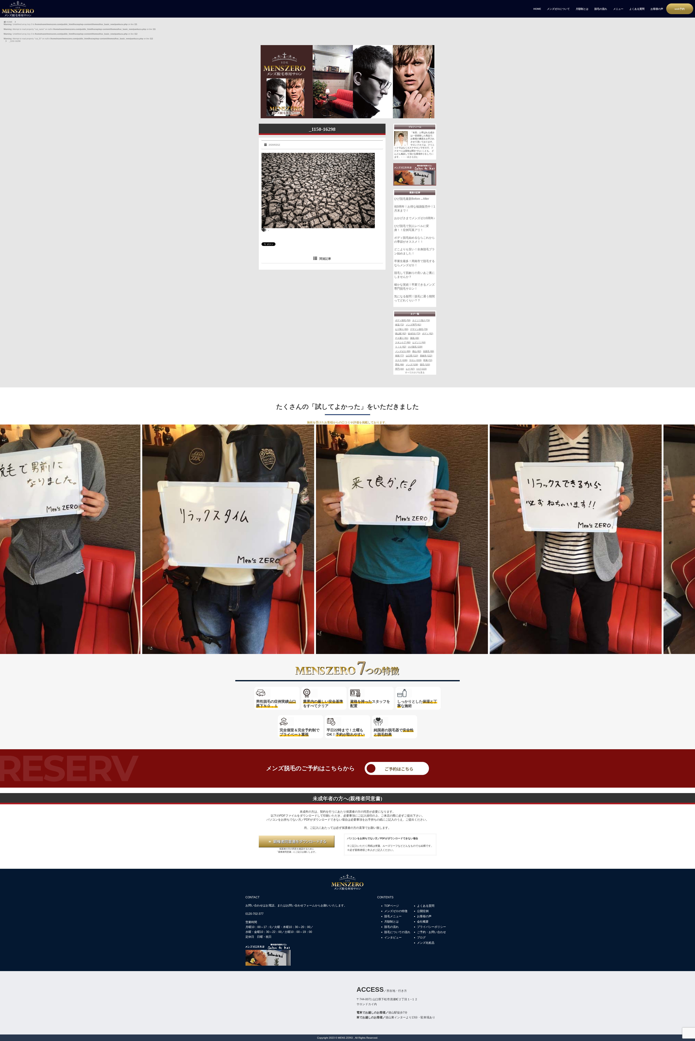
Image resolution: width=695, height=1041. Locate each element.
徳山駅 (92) (400, 333)
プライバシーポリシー (431, 926)
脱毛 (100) (425, 364)
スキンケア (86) (402, 342)
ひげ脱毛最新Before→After (411, 198)
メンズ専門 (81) (413, 324)
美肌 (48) (414, 338)
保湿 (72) (399, 324)
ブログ (421, 937)
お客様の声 (656, 8)
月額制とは (582, 8)
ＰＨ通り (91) (401, 338)
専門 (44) (399, 369)
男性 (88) (399, 364)
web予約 (680, 8)
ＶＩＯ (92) (400, 347)
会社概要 (423, 921)
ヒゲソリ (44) (419, 342)
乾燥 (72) (427, 360)
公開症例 (423, 911)
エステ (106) (401, 360)
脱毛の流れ (600, 8)
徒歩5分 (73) (414, 333)
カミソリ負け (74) (421, 320)
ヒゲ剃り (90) (401, 329)
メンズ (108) (412, 364)
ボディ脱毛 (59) (402, 320)
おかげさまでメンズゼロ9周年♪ (414, 218)
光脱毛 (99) (428, 351)
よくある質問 (637, 8)
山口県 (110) (412, 355)
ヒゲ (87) (410, 369)
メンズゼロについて (558, 8)
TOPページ (391, 905)
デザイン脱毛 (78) (419, 329)
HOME (537, 8)
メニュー (618, 8)
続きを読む (412, 157)
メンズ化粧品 (425, 942)
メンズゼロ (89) (402, 351)
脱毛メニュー (393, 916)
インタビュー (393, 937)
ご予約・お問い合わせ (431, 932)
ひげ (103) (421, 369)
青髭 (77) (399, 355)
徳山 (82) (416, 351)
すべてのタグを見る (415, 372)
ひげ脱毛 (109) (415, 347)
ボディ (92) (427, 333)
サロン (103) (415, 360)
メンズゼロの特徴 (395, 911)
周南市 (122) (426, 355)
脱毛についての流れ (397, 932)
